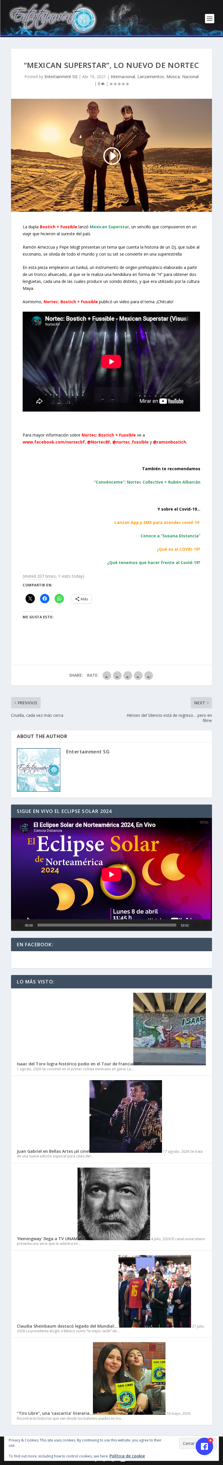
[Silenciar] (195, 925)
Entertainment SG (61, 76)
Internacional (123, 76)
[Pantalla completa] (205, 925)
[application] (111, 874)
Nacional (190, 76)
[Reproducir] (19, 925)
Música (173, 76)
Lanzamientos (150, 76)
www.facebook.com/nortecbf (54, 442)
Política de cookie (127, 1456)
